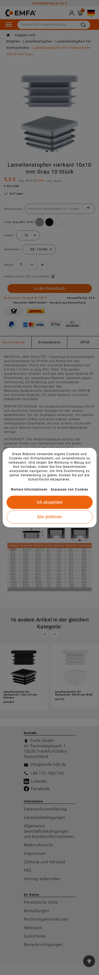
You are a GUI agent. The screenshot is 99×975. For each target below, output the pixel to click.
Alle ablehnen (49, 516)
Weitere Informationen (29, 489)
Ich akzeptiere (49, 502)
